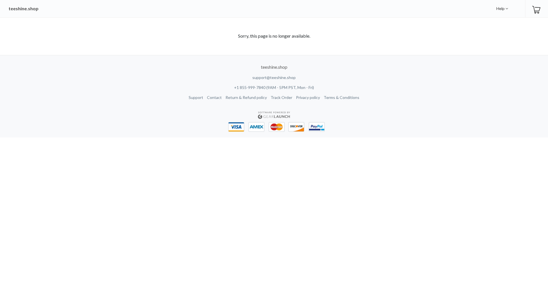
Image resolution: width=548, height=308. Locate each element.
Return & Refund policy (246, 97)
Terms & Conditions (341, 97)
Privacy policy (308, 97)
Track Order (281, 97)
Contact (214, 97)
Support (196, 97)
